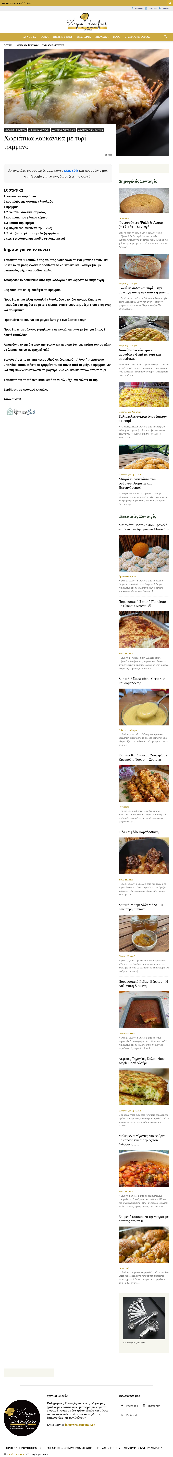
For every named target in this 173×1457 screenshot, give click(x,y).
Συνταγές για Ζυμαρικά (130, 412)
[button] (165, 37)
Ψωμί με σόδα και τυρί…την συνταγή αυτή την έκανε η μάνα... (144, 290)
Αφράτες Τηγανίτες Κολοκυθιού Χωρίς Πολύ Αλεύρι (142, 1061)
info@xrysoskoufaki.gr (80, 1424)
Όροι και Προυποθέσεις (23, 1448)
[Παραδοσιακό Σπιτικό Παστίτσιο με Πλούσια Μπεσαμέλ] (144, 630)
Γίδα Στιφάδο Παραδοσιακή (139, 832)
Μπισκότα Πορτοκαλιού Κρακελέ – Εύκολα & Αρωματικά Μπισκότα (144, 527)
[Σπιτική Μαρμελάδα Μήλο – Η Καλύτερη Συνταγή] (144, 933)
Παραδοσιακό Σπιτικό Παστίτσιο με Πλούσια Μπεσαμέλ (142, 604)
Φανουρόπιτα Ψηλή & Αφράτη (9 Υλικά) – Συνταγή (142, 224)
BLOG (116, 37)
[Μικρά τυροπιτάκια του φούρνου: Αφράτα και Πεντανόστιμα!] (144, 457)
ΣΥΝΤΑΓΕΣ (29, 37)
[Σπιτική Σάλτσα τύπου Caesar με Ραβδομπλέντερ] (144, 707)
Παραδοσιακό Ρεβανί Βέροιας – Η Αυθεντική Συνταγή (143, 983)
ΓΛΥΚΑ (44, 37)
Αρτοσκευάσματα (127, 576)
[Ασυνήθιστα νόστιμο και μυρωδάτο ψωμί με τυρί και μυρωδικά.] (144, 328)
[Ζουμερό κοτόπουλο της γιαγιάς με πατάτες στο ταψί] (144, 1245)
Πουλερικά (124, 806)
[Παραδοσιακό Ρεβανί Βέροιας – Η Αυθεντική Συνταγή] (144, 1010)
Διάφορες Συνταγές (39, 129)
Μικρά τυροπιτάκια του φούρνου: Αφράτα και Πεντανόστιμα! (137, 483)
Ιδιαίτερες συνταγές (27, 44)
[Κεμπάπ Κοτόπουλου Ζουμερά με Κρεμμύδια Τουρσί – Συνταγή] (144, 783)
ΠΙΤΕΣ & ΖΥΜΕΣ (62, 37)
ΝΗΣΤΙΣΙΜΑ (84, 37)
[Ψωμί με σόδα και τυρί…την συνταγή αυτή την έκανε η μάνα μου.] (144, 266)
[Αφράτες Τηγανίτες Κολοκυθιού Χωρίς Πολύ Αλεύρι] (144, 1087)
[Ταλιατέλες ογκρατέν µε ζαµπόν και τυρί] (144, 394)
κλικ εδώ (71, 170)
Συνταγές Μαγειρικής (63, 129)
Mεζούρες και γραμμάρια (143, 1448)
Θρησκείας (124, 218)
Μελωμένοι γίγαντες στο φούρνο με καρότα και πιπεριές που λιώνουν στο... (142, 1140)
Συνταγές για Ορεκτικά (90, 129)
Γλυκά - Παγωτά (127, 956)
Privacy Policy (108, 1448)
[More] (85, 439)
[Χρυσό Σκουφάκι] (86, 22)
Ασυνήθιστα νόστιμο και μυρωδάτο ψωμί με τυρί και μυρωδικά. (140, 354)
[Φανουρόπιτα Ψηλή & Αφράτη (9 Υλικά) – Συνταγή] (144, 200)
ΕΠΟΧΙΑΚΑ (101, 37)
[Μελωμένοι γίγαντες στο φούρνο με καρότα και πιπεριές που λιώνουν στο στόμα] (144, 1168)
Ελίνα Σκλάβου (126, 653)
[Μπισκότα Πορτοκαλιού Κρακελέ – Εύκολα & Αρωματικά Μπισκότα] (144, 553)
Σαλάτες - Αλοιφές (128, 730)
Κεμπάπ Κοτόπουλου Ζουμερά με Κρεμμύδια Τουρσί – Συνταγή (143, 757)
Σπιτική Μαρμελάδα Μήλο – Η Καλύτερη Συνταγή (141, 907)
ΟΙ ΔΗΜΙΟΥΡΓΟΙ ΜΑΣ (137, 37)
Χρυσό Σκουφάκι (15, 1454)
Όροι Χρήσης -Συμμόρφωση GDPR (69, 1448)
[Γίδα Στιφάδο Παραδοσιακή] (144, 856)
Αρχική (8, 44)
